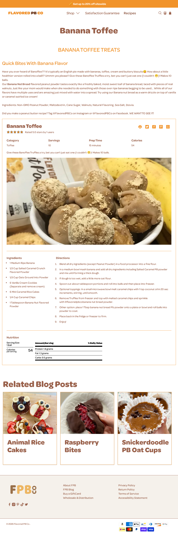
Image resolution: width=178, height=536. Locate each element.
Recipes (130, 13)
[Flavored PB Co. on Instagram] (13, 505)
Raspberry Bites (82, 445)
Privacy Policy (126, 485)
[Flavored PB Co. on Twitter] (26, 505)
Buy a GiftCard (72, 493)
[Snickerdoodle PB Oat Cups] (144, 413)
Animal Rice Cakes (26, 445)
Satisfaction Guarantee (102, 13)
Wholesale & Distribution (78, 497)
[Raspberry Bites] (87, 413)
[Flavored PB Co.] (25, 13)
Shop (70, 13)
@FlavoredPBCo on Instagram (71, 113)
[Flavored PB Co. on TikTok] (22, 505)
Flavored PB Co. (22, 523)
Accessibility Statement (132, 497)
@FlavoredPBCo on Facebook (110, 113)
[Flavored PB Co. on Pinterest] (17, 505)
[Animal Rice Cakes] (30, 413)
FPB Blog (68, 489)
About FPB (69, 485)
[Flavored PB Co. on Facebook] (9, 505)
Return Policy (126, 489)
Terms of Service (128, 493)
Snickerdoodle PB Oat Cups (145, 445)
